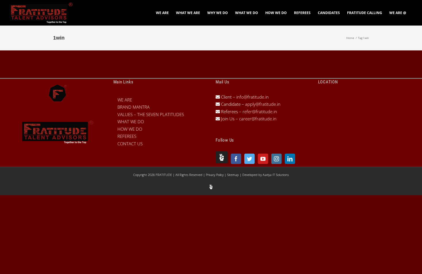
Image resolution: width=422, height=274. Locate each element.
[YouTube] (263, 159)
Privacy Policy (215, 175)
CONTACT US (130, 143)
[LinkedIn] (290, 159)
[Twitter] (249, 159)
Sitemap (233, 175)
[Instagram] (276, 159)
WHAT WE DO (130, 121)
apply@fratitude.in (262, 104)
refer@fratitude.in (260, 111)
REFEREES (126, 136)
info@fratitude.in (252, 97)
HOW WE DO (129, 129)
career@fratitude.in (257, 119)
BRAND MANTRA (133, 107)
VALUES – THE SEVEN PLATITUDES (150, 114)
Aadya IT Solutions (276, 175)
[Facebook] (236, 159)
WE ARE (124, 100)
